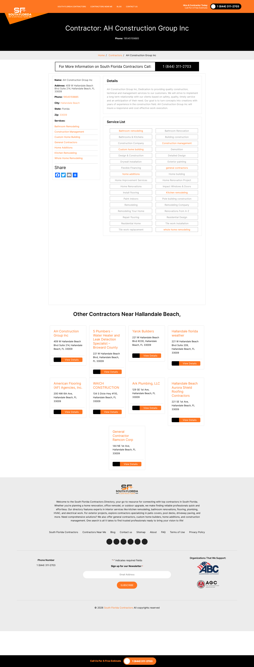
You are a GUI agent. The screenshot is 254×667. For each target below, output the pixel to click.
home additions (131, 174)
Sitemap (141, 532)
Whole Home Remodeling (69, 158)
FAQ (163, 532)
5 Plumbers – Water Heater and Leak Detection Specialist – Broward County (106, 339)
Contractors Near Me (101, 6)
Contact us (132, 6)
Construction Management (69, 131)
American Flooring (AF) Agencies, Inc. (68, 385)
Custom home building (131, 149)
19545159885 (127, 38)
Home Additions (63, 147)
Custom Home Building (67, 136)
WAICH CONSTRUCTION (106, 385)
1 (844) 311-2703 (177, 66)
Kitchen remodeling (177, 192)
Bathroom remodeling (131, 130)
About (153, 532)
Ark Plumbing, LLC (146, 383)
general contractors (177, 167)
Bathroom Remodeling (67, 126)
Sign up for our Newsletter (127, 566)
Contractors (115, 55)
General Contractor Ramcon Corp (123, 436)
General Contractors (66, 142)
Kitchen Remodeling (66, 152)
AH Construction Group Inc (66, 333)
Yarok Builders (143, 331)
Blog (119, 6)
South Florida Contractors (72, 6)
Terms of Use (177, 532)
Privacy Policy (197, 532)
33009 (63, 114)
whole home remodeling (176, 229)
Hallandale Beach (70, 102)
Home (101, 55)
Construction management (177, 143)
